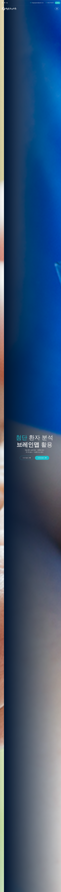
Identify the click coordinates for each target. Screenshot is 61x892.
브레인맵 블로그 (37, 457)
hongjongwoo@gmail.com (38, 2)
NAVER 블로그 (22, 457)
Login (57, 2)
